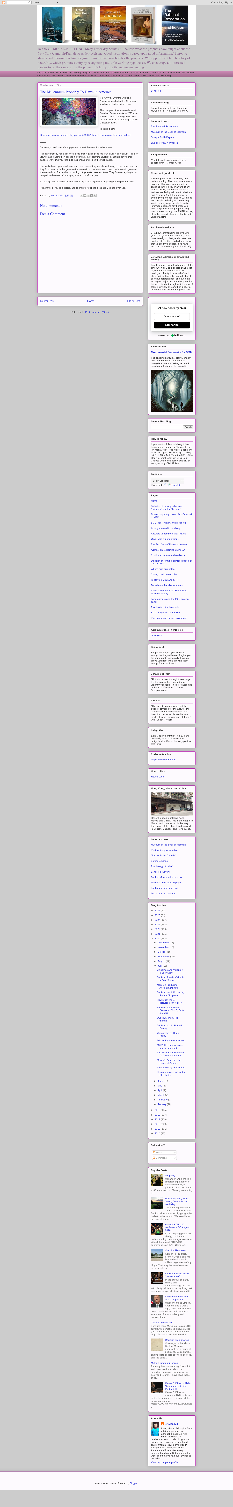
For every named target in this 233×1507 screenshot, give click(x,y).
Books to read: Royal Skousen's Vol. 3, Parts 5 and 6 (170, 1010)
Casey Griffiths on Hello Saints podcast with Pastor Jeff (178, 1386)
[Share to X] (88, 195)
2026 (158, 910)
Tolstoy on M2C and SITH (165, 579)
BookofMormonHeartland (164, 888)
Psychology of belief (161, 866)
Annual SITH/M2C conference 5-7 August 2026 (177, 1227)
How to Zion (157, 776)
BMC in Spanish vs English (165, 612)
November (164, 947)
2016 (158, 1124)
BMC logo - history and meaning (168, 522)
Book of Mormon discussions (166, 877)
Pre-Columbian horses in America (169, 618)
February (163, 1099)
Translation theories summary (167, 585)
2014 (158, 1133)
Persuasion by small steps (171, 1067)
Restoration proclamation (164, 850)
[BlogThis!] (85, 195)
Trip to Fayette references (171, 1040)
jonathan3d (171, 1423)
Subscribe (172, 325)
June (161, 1081)
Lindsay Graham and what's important (176, 1298)
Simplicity (170, 1175)
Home (90, 301)
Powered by (163, 335)
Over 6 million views (176, 1250)
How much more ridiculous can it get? (169, 1001)
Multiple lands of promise (164, 1363)
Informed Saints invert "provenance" (177, 1275)
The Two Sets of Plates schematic (169, 544)
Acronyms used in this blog (165, 528)
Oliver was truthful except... (165, 539)
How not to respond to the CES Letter (171, 1074)
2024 (158, 919)
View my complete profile (164, 1462)
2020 (158, 938)
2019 (158, 1110)
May (160, 1085)
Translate (176, 485)
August (162, 961)
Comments (161, 1157)
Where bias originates (162, 569)
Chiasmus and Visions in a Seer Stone (170, 971)
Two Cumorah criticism (163, 893)
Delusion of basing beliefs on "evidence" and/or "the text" (166, 507)
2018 (158, 1114)
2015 (158, 1128)
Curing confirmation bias (164, 574)
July (160, 965)
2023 (158, 924)
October (162, 951)
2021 (158, 933)
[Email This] (82, 195)
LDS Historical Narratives (164, 142)
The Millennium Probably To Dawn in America (170, 1054)
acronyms (156, 635)
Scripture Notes (159, 860)
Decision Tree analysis (177, 1340)
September (164, 956)
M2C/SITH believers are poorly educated (170, 1046)
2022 (158, 929)
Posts (158, 1152)
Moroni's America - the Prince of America (169, 1061)
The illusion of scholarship (165, 607)
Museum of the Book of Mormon (168, 131)
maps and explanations (163, 759)
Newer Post (47, 301)
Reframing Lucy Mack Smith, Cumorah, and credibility (177, 1201)
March (161, 1095)
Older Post (133, 301)
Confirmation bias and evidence (168, 555)
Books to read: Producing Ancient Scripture (170, 994)
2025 (158, 915)
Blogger (133, 1483)
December (164, 942)
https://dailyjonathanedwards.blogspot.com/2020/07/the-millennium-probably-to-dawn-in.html (85, 135)
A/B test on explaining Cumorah (168, 549)
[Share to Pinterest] (95, 195)
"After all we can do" (162, 1322)
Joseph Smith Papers (162, 137)
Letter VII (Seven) (160, 871)
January (162, 1104)
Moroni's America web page (166, 882)
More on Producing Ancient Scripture (167, 986)
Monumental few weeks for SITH (171, 352)
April (160, 1090)
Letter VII (156, 90)
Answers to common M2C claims (168, 533)
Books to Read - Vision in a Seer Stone (170, 979)
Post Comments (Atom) (97, 312)
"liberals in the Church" (163, 855)
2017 (158, 1119)
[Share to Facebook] (91, 195)
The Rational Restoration (164, 126)
